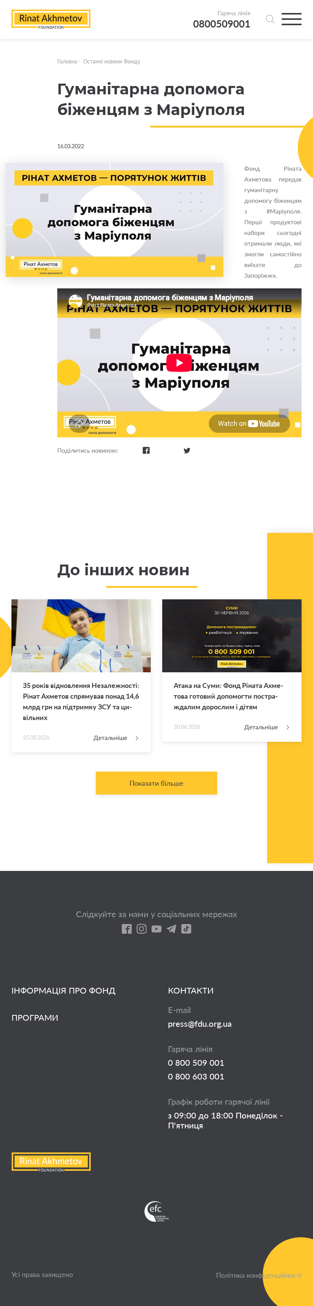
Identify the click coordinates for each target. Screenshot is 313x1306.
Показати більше (156, 783)
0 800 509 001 (196, 1063)
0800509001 (221, 24)
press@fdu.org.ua (200, 1024)
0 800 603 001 (196, 1076)
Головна (67, 61)
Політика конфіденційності (259, 1275)
